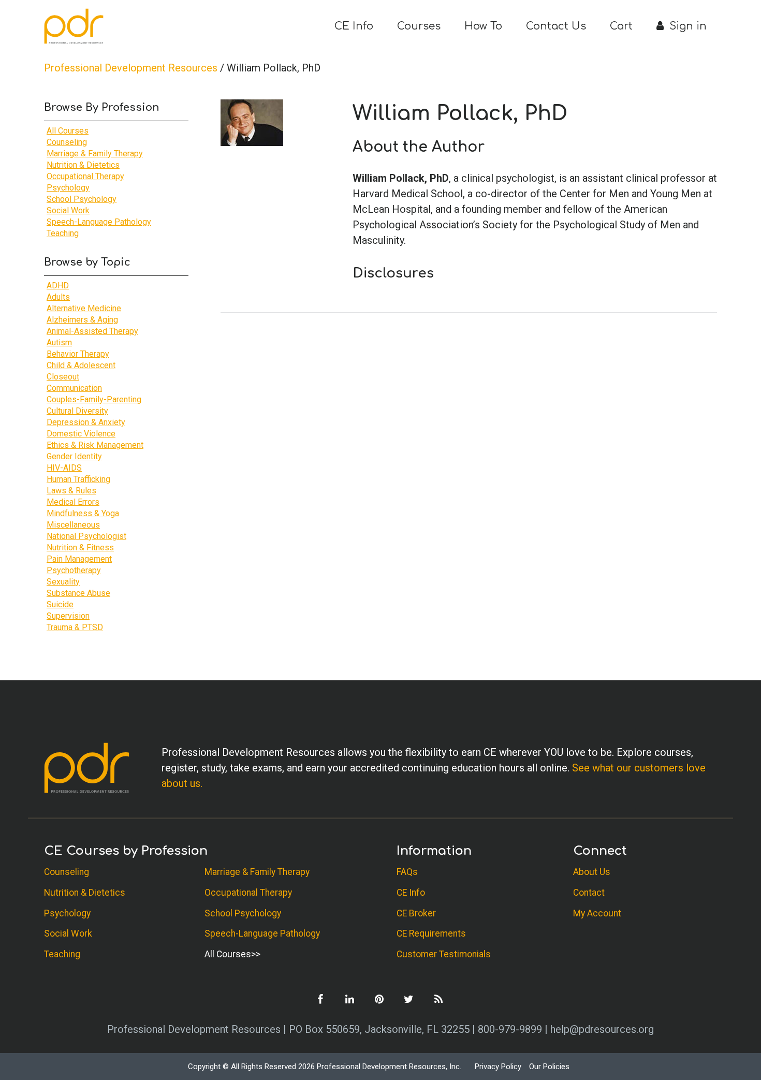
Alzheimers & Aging (82, 320)
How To (483, 26)
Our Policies (549, 1066)
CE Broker (416, 913)
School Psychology (81, 199)
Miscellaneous (73, 525)
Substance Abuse (78, 593)
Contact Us (556, 26)
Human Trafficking (78, 479)
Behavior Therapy (78, 354)
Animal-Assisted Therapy (92, 331)
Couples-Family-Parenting (94, 399)
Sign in (686, 26)
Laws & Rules (71, 490)
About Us (591, 872)
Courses (419, 26)
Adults (58, 297)
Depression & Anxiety (86, 422)
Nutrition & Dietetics (83, 165)
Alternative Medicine (84, 308)
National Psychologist (86, 536)
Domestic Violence (81, 434)
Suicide (60, 604)
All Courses (68, 131)
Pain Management (79, 559)
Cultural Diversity (77, 411)
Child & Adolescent (81, 365)
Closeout (63, 377)
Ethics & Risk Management (95, 445)
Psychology (68, 188)
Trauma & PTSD (75, 627)
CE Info (353, 26)
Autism (59, 342)
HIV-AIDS (64, 468)
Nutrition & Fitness (80, 547)
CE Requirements (431, 933)
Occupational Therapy (85, 176)
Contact (589, 892)
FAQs (407, 872)
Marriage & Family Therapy (95, 153)
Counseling (67, 142)
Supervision (68, 616)
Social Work (68, 210)
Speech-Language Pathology (99, 222)
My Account (597, 913)
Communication (74, 388)
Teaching (63, 233)
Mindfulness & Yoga (83, 513)
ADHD (58, 285)
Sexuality (63, 582)
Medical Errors (73, 502)
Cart (621, 26)
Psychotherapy (74, 570)
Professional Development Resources (130, 68)
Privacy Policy (498, 1066)
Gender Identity (74, 456)
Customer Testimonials (444, 954)
